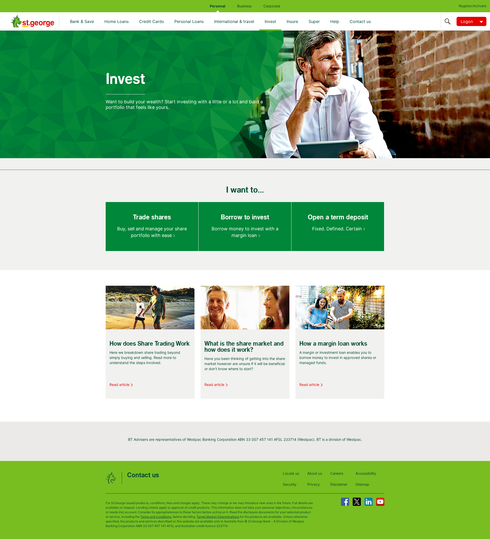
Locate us (291, 473)
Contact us (360, 21)
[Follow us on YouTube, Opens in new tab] (380, 502)
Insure (292, 21)
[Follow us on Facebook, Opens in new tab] (345, 502)
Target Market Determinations (218, 517)
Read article (119, 384)
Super (314, 21)
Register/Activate (472, 6)
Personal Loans (189, 21)
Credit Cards (151, 21)
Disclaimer (338, 484)
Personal (217, 6)
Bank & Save (82, 21)
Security (290, 484)
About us (314, 473)
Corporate (271, 6)
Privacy (313, 484)
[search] (449, 21)
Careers (336, 473)
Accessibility (366, 473)
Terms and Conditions (155, 517)
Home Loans (116, 21)
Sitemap (362, 484)
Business (244, 6)
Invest (270, 21)
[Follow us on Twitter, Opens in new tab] (357, 502)
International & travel (234, 21)
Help (334, 21)
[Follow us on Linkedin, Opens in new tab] (368, 502)
